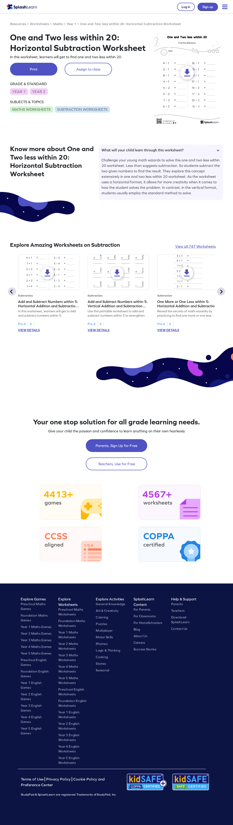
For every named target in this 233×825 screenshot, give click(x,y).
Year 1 (71, 24)
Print (34, 69)
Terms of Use (33, 779)
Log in (186, 7)
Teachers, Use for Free (116, 464)
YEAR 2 (38, 91)
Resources (18, 24)
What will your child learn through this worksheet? (142, 150)
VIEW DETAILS (29, 330)
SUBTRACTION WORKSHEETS (82, 109)
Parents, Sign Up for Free (116, 446)
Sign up (208, 7)
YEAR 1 (18, 91)
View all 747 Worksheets (195, 246)
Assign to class (88, 69)
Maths (58, 24)
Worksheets (39, 24)
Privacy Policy (58, 779)
